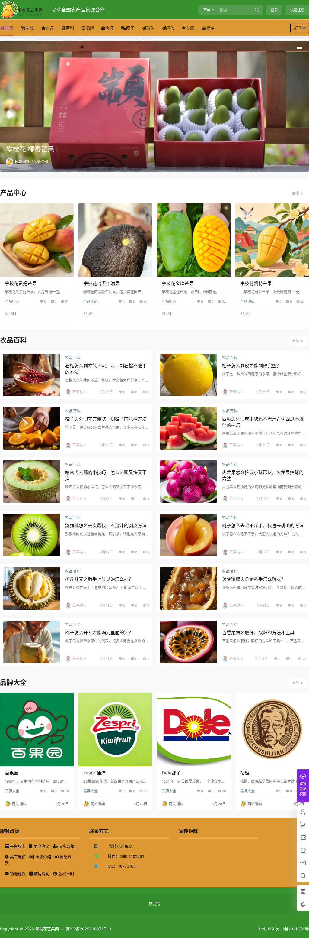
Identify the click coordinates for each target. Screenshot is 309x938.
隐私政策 (66, 846)
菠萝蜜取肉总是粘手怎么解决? (252, 579)
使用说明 (42, 873)
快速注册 (297, 10)
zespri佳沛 (94, 773)
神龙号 (155, 903)
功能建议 (18, 873)
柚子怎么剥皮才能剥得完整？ (251, 365)
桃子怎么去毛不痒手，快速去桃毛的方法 (263, 525)
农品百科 (73, 357)
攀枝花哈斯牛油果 (101, 283)
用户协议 (41, 846)
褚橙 (244, 773)
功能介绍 (43, 857)
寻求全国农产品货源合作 (78, 10)
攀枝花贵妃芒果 (21, 283)
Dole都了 (171, 773)
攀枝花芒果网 (46, 929)
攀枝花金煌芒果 (177, 283)
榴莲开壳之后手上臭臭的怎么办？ (99, 579)
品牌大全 (12, 791)
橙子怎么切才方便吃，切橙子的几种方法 (106, 419)
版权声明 (65, 873)
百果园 (11, 773)
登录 (274, 10)
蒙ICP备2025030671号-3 (88, 929)
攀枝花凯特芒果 (256, 283)
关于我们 (18, 857)
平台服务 (18, 846)
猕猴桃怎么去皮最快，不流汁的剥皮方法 (106, 525)
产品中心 (12, 301)
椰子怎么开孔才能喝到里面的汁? (98, 632)
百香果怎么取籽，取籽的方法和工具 (258, 632)
